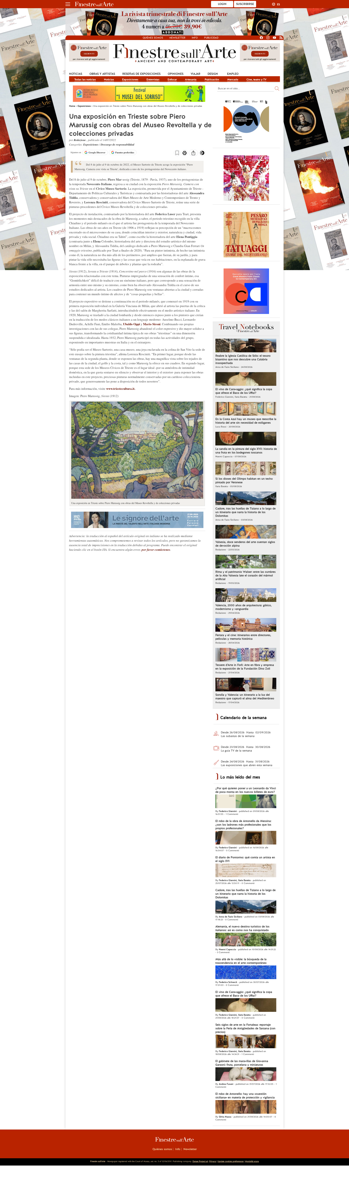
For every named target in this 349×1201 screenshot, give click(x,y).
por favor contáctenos (156, 549)
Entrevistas (153, 79)
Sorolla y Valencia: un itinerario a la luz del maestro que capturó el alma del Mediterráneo (244, 696)
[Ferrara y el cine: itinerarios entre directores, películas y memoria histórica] (245, 625)
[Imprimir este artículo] (184, 153)
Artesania (190, 79)
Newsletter (177, 37)
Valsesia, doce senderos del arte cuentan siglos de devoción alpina (245, 543)
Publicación (212, 79)
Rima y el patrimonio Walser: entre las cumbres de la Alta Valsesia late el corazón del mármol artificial (245, 575)
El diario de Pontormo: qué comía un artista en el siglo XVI (245, 859)
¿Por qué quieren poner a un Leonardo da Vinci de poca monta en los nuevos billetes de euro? (245, 790)
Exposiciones (130, 79)
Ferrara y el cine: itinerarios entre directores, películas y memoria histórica (243, 637)
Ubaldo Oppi (131, 324)
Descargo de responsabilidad (117, 144)
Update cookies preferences (231, 1161)
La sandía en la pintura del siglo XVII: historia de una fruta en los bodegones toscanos (246, 450)
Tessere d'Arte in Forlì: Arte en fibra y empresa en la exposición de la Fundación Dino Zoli (244, 666)
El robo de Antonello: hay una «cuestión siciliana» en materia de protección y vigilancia (245, 1095)
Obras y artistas (102, 74)
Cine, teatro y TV (256, 79)
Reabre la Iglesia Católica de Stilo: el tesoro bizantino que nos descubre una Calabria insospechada (242, 359)
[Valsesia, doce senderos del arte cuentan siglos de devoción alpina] (245, 532)
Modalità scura (252, 1161)
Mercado (232, 79)
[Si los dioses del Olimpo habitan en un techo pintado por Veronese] (245, 469)
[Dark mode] (202, 154)
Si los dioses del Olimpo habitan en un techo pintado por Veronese (244, 480)
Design (213, 74)
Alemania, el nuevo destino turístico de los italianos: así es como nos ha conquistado (242, 928)
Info (195, 37)
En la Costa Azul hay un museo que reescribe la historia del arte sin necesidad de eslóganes (245, 421)
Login (222, 4)
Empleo (232, 74)
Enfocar (172, 79)
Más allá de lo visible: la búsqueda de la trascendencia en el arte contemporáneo (240, 961)
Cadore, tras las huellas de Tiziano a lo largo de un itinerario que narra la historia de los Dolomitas (245, 512)
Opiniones (175, 74)
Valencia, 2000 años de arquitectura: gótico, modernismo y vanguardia (243, 607)
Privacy (212, 1161)
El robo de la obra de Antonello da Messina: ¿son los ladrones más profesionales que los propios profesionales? (243, 824)
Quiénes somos (153, 37)
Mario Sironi (152, 324)
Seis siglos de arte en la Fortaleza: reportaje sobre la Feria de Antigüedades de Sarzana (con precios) (245, 1028)
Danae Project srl (200, 1161)
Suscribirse (245, 4)
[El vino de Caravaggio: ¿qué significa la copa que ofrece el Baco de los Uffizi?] (245, 379)
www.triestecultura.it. (120, 388)
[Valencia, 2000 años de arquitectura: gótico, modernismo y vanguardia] (245, 595)
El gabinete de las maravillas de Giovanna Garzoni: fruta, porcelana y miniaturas (241, 1063)
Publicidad (211, 37)
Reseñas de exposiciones (141, 74)
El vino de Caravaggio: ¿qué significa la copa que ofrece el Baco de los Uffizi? (243, 391)
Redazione (80, 140)
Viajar (195, 74)
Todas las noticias (85, 79)
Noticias (75, 74)
